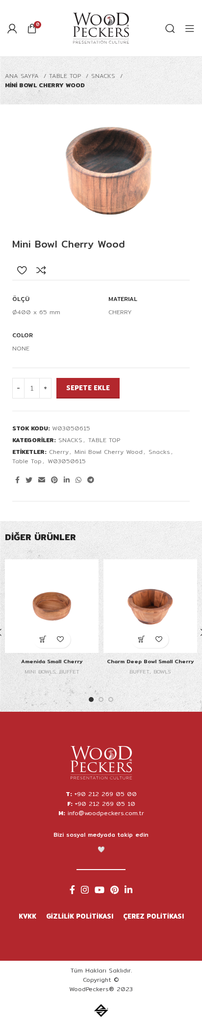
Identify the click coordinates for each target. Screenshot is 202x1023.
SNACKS (104, 75)
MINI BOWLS (40, 672)
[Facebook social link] (17, 480)
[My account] (12, 28)
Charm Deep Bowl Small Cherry (150, 661)
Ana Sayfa (23, 75)
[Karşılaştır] (41, 270)
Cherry (59, 451)
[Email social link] (41, 480)
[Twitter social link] (29, 480)
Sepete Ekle (88, 388)
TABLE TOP (66, 75)
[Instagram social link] (85, 889)
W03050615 (67, 461)
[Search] (170, 28)
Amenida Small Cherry (51, 661)
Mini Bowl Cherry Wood (109, 451)
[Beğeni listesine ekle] (21, 270)
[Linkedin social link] (67, 480)
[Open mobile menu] (190, 28)
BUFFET (69, 672)
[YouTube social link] (99, 889)
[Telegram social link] (90, 480)
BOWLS (162, 672)
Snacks (159, 451)
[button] (43, 639)
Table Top (27, 461)
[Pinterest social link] (54, 480)
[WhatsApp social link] (78, 480)
